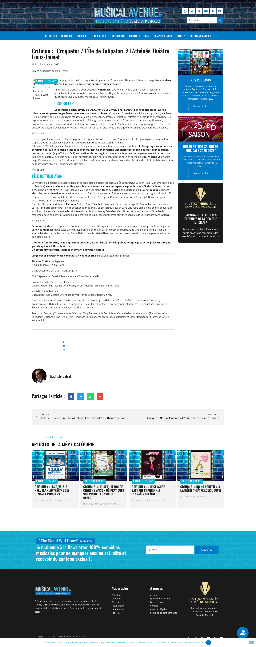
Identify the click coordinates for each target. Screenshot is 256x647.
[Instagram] (192, 11)
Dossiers (82, 36)
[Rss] (213, 11)
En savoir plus (200, 106)
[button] (71, 396)
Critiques (66, 36)
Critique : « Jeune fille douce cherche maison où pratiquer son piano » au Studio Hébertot (103, 492)
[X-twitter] (199, 11)
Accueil (153, 595)
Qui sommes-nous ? (200, 36)
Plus (179, 36)
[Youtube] (206, 11)
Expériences (118, 36)
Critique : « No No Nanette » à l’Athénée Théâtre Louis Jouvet (200, 488)
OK (208, 642)
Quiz (146, 36)
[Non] (251, 642)
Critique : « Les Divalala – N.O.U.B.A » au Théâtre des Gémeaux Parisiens (52, 490)
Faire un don (156, 602)
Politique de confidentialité (163, 612)
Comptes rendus (163, 36)
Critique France (46, 81)
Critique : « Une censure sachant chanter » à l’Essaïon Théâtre (148, 490)
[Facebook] (185, 11)
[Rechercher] (220, 20)
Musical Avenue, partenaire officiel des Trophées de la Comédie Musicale (205, 612)
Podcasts (134, 36)
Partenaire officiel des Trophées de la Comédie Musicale (200, 218)
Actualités (51, 36)
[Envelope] (220, 11)
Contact (154, 605)
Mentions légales (158, 609)
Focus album (99, 36)
